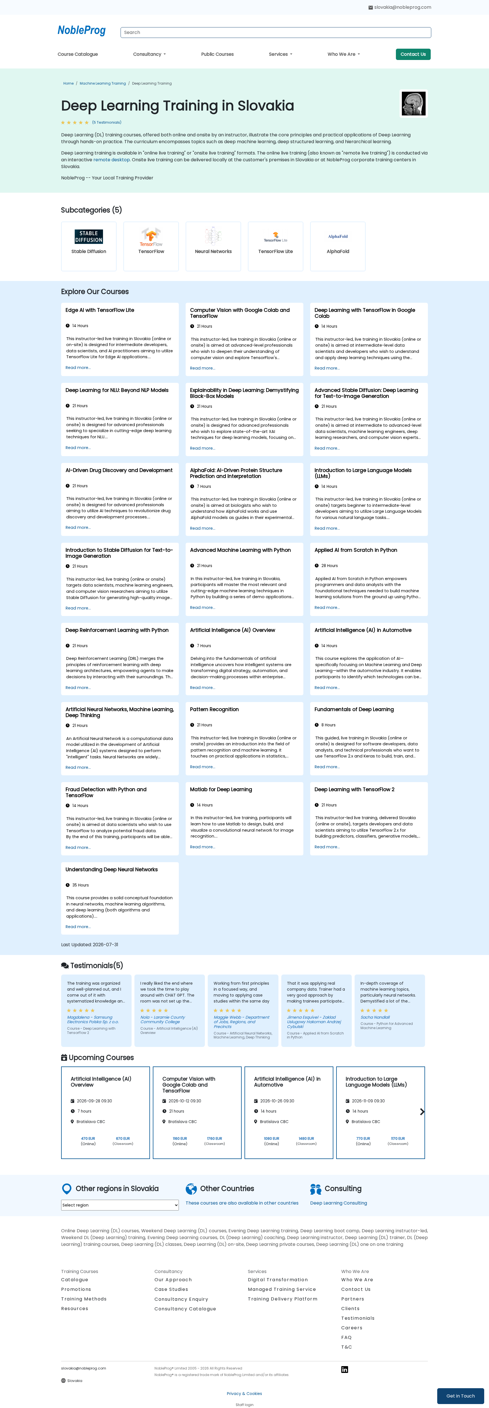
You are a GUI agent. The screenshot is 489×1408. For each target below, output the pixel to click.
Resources (74, 1308)
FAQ (346, 1337)
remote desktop (111, 159)
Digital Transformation (278, 1279)
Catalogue (74, 1279)
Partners (352, 1299)
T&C (346, 1347)
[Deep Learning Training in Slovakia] (87, 30)
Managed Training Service (282, 1289)
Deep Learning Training (152, 83)
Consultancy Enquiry (181, 1299)
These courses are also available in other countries (242, 1203)
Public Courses (217, 54)
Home (68, 83)
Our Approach (173, 1279)
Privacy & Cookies (244, 1393)
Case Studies (171, 1289)
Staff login (245, 1404)
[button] (420, 1111)
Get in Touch (461, 1396)
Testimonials (358, 1318)
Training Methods (84, 1299)
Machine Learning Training (103, 83)
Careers (352, 1328)
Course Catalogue (78, 54)
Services (279, 54)
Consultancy (147, 54)
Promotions (76, 1289)
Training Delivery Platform (283, 1299)
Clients (350, 1308)
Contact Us (413, 54)
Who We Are (342, 54)
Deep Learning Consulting (338, 1203)
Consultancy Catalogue (185, 1309)
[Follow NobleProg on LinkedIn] (344, 1369)
